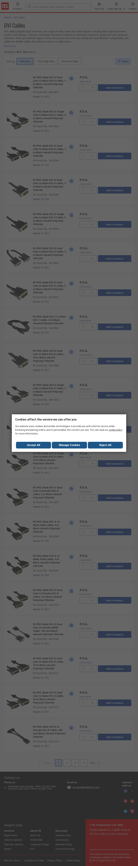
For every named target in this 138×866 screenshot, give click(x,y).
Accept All (33, 445)
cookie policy (115, 430)
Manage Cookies (69, 445)
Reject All (105, 445)
